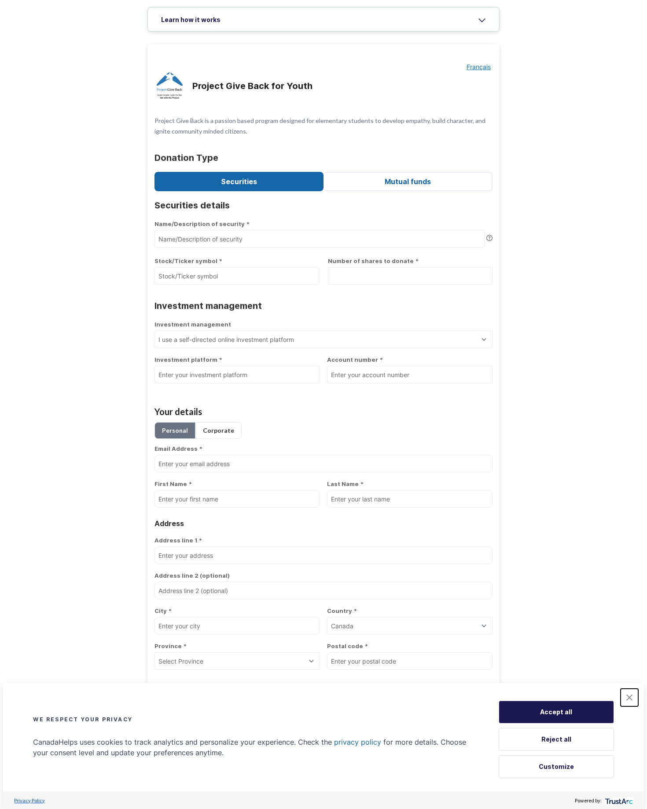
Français (479, 67)
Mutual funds (408, 181)
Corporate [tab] (218, 430)
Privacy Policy (29, 800)
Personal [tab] (175, 430)
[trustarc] (618, 800)
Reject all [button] (556, 739)
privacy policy (357, 742)
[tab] (323, 20)
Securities (239, 181)
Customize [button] (556, 766)
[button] (629, 697)
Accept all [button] (556, 712)
